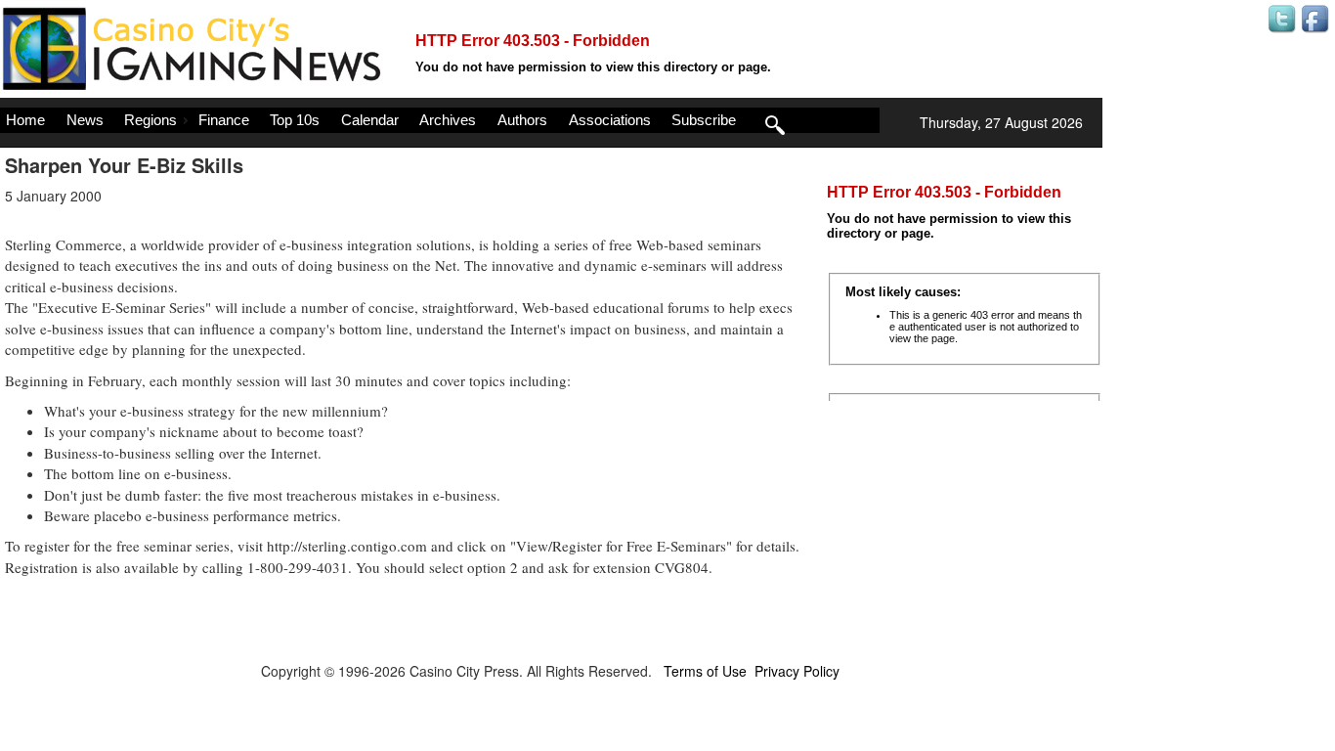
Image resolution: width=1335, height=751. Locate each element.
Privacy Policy (797, 671)
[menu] (440, 120)
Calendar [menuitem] (370, 119)
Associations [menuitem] (610, 119)
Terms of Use (705, 671)
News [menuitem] (85, 119)
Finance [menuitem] (223, 119)
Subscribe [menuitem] (703, 119)
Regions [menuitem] (150, 119)
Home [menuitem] (25, 119)
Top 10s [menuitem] (295, 119)
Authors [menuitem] (522, 119)
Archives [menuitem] (447, 119)
